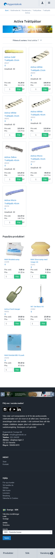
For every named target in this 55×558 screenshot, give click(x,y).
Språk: (5, 523)
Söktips (6, 488)
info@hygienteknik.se (17, 435)
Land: (5, 516)
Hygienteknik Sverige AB (12, 432)
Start (7, 10)
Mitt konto (6, 490)
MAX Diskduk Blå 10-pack (14, 355)
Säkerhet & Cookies (10, 498)
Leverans (6, 493)
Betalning (6, 496)
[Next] (52, 394)
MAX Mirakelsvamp (11, 259)
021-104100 (14, 437)
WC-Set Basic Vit (37, 306)
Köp (18, 89)
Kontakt (6, 464)
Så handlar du (8, 485)
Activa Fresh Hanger (12, 309)
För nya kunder (8, 483)
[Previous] (3, 394)
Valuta (5, 529)
